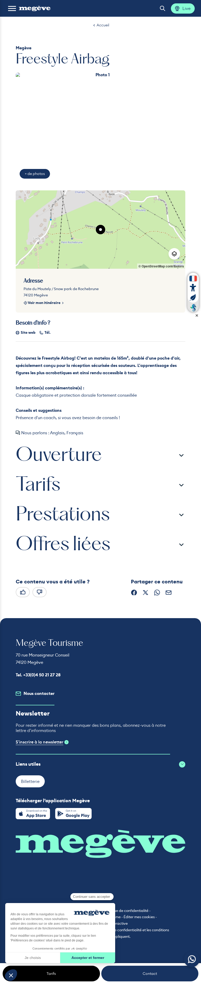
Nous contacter (39, 693)
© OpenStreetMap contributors (161, 266)
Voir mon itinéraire (44, 303)
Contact (150, 973)
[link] (33, 813)
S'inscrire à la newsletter (39, 742)
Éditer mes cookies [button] (139, 917)
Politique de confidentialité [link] (126, 910)
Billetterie (30, 781)
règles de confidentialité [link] (121, 930)
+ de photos (35, 173)
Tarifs (51, 973)
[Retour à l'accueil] (35, 8)
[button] (12, 8)
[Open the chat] (192, 959)
